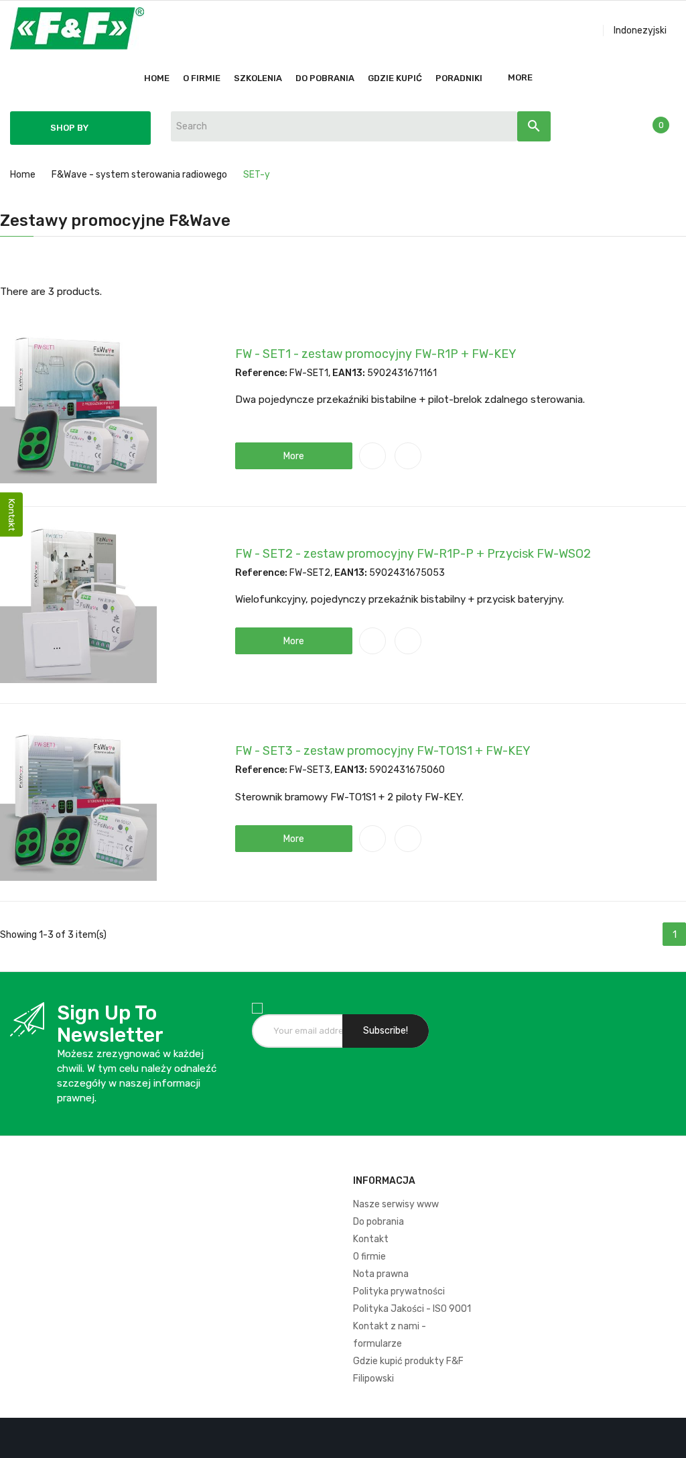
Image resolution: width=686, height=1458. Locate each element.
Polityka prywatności (399, 1291)
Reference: (261, 373)
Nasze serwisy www (396, 1204)
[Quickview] (408, 455)
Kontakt (371, 1239)
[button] (293, 455)
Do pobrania (378, 1221)
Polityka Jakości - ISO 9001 (412, 1309)
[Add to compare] (372, 455)
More (520, 77)
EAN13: (348, 373)
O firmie (369, 1256)
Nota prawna (381, 1274)
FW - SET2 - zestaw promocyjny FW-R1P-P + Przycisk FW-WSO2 (413, 553)
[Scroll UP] (669, 1441)
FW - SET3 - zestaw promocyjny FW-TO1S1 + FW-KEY (383, 750)
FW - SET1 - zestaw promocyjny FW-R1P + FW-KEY (376, 354)
